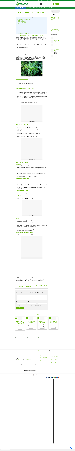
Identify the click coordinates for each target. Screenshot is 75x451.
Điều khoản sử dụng (54, 362)
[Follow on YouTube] (58, 377)
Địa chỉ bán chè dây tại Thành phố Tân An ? (24, 33)
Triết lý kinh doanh (42, 355)
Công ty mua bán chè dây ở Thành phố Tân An (23, 19)
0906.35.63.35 (20, 359)
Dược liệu (37, 350)
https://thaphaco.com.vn (30, 369)
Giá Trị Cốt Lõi (42, 358)
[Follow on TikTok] (49, 377)
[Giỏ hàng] (53, 4)
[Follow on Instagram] (48, 377)
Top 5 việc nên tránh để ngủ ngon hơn (55, 25)
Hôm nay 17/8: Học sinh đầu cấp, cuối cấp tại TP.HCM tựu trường (55, 18)
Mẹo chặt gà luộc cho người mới (55, 22)
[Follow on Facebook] (46, 377)
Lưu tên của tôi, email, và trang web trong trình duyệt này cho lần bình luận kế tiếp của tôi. (31, 305)
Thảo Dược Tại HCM (32, 350)
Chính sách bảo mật (54, 361)
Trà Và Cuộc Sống (39, 7)
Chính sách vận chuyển (54, 358)
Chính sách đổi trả (54, 359)
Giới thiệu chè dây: (20, 20)
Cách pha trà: (21, 25)
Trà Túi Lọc (51, 350)
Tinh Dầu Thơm (42, 350)
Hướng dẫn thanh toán (54, 356)
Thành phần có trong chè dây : (22, 21)
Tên (17, 301)
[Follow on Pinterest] (58, 0)
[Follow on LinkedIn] (57, 377)
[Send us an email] (56, 0)
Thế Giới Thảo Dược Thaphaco (49, 7)
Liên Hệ (41, 360)
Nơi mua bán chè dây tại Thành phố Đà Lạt (24, 286)
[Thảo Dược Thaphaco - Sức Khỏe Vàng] (22, 4)
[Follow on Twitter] (51, 377)
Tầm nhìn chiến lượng (43, 357)
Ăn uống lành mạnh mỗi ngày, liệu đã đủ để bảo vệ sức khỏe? (55, 30)
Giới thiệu (41, 354)
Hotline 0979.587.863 (5, 449)
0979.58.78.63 (28, 359)
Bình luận (18, 294)
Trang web (39, 301)
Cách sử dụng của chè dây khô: (22, 24)
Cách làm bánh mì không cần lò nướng (55, 27)
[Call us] (57, 0)
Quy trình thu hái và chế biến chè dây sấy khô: (24, 22)
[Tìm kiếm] (41, 4)
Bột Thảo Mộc (47, 350)
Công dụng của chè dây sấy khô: (22, 23)
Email (28, 301)
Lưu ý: (19, 32)
